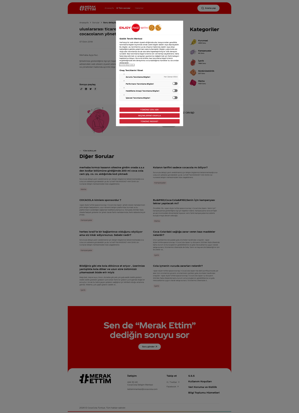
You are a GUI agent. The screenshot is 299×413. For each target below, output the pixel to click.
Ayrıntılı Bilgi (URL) (126, 65)
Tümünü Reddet (149, 121)
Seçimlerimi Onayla (149, 115)
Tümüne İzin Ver (149, 110)
